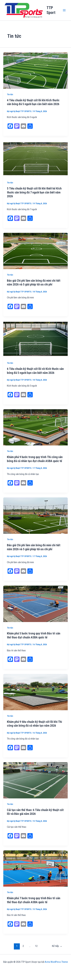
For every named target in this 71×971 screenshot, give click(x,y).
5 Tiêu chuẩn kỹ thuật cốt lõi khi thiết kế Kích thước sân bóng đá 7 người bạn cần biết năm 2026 (34, 192)
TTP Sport (51, 10)
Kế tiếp (57, 946)
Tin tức (10, 94)
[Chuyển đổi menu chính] (64, 10)
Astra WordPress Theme (56, 961)
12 (36, 946)
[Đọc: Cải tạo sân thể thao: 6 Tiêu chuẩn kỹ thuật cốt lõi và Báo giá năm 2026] (35, 780)
